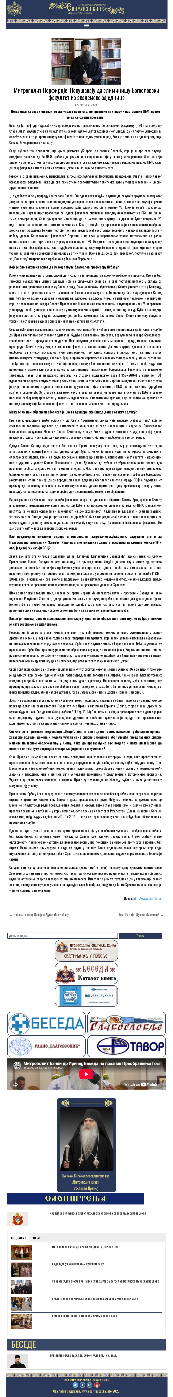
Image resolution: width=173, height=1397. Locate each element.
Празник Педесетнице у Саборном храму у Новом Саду (84, 1316)
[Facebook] (82, 1385)
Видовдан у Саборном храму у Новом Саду (78, 1264)
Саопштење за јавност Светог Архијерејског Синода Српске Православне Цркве (98, 1213)
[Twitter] (75, 1385)
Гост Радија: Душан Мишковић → (141, 914)
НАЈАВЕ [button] (37, 1238)
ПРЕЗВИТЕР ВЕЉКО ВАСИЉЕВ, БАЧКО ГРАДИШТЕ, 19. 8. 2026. (83, 1355)
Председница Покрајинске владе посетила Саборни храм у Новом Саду (95, 1298)
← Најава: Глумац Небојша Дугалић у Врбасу (39, 914)
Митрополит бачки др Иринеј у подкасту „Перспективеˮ (86, 1247)
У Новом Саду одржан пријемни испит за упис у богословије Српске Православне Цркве (105, 1281)
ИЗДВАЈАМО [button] (18, 1238)
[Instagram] (89, 1385)
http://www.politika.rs (147, 898)
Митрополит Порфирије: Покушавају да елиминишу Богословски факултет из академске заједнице (86, 94)
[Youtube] (97, 1385)
